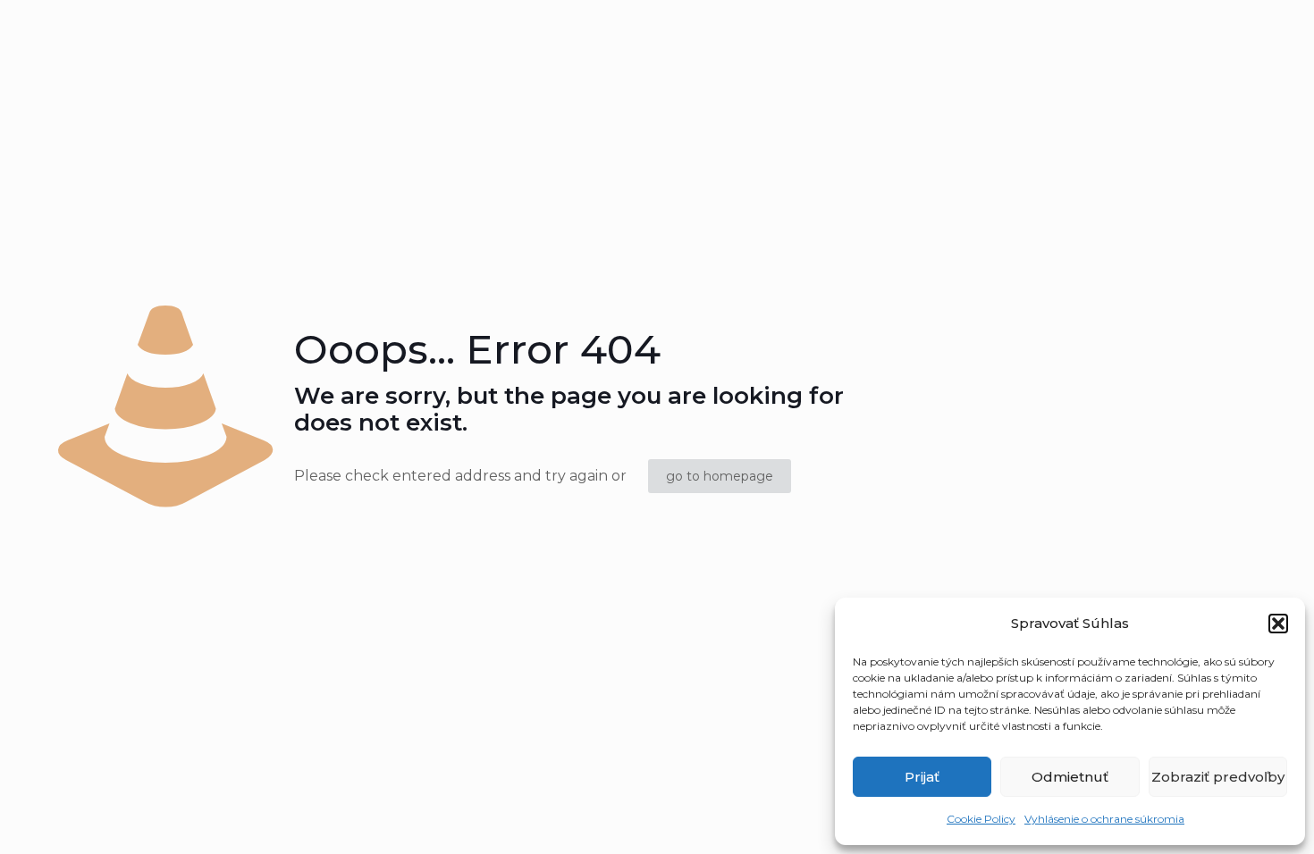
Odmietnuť (1070, 776)
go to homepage (719, 476)
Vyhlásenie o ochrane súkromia (1104, 818)
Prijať (922, 776)
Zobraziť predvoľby (1218, 776)
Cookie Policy (981, 818)
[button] (1278, 623)
